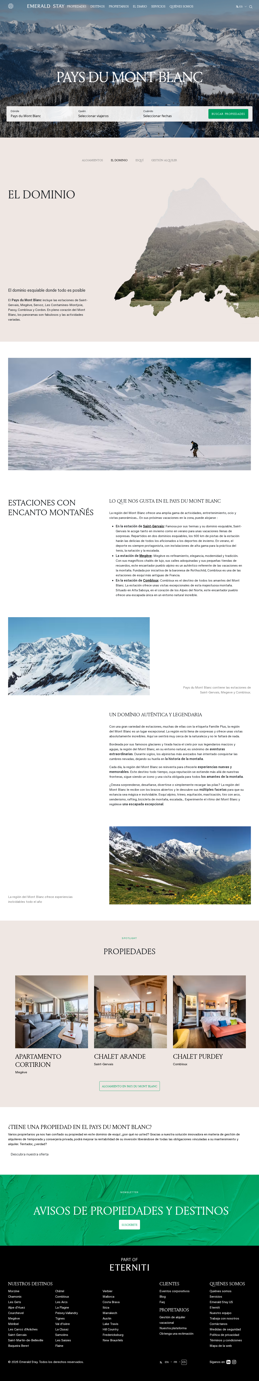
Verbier (108, 1291)
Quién (82, 111)
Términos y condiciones (226, 1340)
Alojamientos (92, 160)
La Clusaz (62, 1329)
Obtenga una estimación (176, 1333)
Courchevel (16, 1313)
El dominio (119, 160)
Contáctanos (218, 1324)
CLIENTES (169, 1284)
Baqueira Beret (18, 1346)
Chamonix (14, 1296)
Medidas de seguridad (225, 1329)
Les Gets (14, 1302)
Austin (107, 1318)
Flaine (59, 1346)
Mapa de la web (221, 1346)
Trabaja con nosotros (224, 1318)
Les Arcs (61, 1302)
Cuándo (148, 111)
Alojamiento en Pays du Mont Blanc (129, 1086)
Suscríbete (129, 1225)
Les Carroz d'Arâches (23, 1329)
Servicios (158, 6)
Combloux (62, 1296)
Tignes (60, 1318)
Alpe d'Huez (16, 1307)
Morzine (13, 1291)
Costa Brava (111, 1302)
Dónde (15, 111)
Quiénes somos (181, 6)
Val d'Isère (62, 1324)
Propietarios (119, 6)
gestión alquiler (164, 160)
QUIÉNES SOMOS (227, 1284)
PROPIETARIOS (174, 1310)
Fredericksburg (113, 1335)
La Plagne (62, 1307)
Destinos (97, 6)
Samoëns (61, 1335)
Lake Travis (110, 1324)
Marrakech (110, 1313)
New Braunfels (113, 1340)
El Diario (140, 6)
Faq (162, 1302)
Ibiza (106, 1307)
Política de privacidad (224, 1335)
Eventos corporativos (174, 1291)
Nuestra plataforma (173, 1328)
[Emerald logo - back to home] (37, 6)
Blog (162, 1296)
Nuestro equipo (220, 1313)
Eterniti (215, 1307)
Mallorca (108, 1296)
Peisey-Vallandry (66, 1313)
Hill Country (110, 1329)
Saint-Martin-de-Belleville (25, 1340)
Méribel (13, 1324)
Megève (14, 1318)
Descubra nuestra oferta (30, 1154)
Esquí (139, 160)
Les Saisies (63, 1340)
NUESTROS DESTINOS (30, 1284)
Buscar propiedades (228, 114)
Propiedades (76, 6)
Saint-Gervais (17, 1335)
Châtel (59, 1291)
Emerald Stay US (221, 1302)
